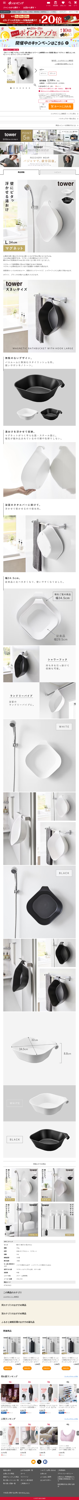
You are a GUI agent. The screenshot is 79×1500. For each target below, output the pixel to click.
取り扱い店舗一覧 (9, 1483)
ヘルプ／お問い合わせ (48, 1470)
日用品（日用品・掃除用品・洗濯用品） (35, 12)
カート (23, 1473)
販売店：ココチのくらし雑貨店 (62, 60)
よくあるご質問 (45, 1477)
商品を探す (7, 1470)
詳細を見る (8, 1368)
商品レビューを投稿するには (66, 125)
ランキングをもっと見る (71, 1376)
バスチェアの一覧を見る (67, 118)
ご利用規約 (61, 1470)
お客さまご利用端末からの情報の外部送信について (66, 1479)
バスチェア (62, 12)
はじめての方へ (45, 1480)
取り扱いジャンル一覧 (11, 1480)
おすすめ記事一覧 (27, 1470)
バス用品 (53, 12)
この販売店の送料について (64, 64)
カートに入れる (61, 106)
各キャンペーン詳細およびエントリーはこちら (55, 91)
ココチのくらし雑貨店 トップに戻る (63, 114)
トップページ (5, 12)
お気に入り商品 (8, 1473)
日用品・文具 (16, 12)
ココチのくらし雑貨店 (11, 1297)
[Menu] (4, 2)
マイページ (24, 1477)
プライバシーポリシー (65, 1473)
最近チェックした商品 (11, 1477)
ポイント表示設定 (27, 1480)
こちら (27, 1493)
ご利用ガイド (25, 1483)
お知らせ (43, 1473)
